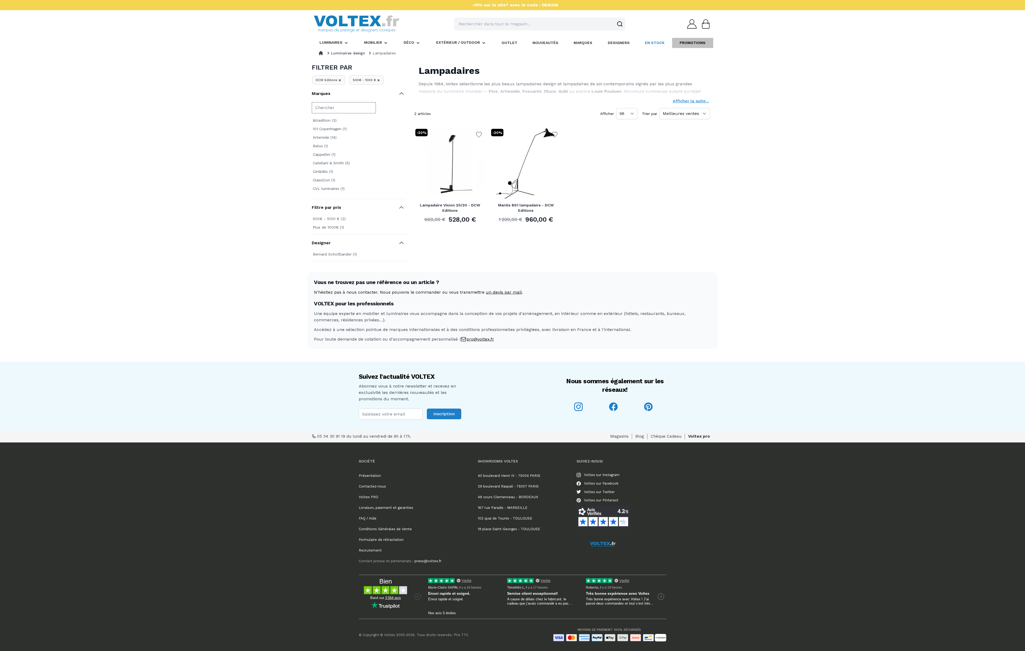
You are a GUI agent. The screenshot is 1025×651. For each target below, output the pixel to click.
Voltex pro (699, 436)
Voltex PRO (368, 497)
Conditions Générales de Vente (385, 529)
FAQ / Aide (367, 518)
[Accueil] (321, 53)
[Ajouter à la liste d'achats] (479, 134)
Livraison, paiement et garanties (386, 508)
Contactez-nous (372, 486)
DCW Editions (326, 80)
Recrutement (370, 550)
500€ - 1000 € (364, 80)
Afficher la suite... (691, 100)
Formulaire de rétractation (381, 540)
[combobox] (539, 24)
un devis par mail (504, 292)
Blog (639, 436)
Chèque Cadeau (666, 436)
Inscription (444, 413)
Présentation (370, 476)
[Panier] (704, 24)
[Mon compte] (690, 24)
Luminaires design (348, 53)
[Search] (619, 24)
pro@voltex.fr (480, 339)
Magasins (619, 436)
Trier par (649, 113)
